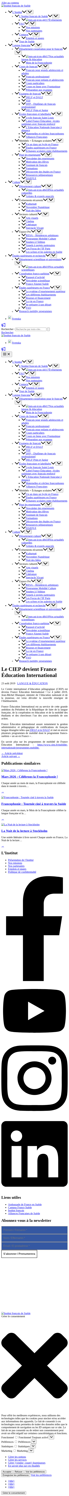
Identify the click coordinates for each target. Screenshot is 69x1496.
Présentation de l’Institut (20, 860)
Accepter (7, 1471)
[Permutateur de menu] (29, 12)
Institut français (16, 1210)
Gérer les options (17, 1456)
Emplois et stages (17, 869)
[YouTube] (34, 1039)
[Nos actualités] (3, 326)
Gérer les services (17, 1459)
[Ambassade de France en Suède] (24, 1276)
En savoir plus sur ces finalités (24, 1465)
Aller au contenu (10, 2)
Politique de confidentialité (22, 872)
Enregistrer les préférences (16, 1475)
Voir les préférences (35, 1471)
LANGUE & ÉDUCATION (32, 683)
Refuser (18, 1471)
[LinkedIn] (34, 1190)
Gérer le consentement (14, 1493)
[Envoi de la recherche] (48, 329)
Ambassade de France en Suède (25, 1204)
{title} (11, 1481)
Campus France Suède (20, 1207)
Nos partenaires (16, 866)
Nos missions (15, 863)
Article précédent (12, 753)
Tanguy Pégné (60, 1304)
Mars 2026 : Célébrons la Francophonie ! (29, 776)
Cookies (63, 1310)
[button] (24, 12)
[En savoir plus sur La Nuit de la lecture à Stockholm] (20, 824)
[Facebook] (34, 980)
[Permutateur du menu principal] (6, 354)
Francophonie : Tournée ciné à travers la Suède (33, 804)
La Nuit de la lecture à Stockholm (24, 831)
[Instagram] (34, 1114)
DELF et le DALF (39, 730)
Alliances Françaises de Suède (24, 1213)
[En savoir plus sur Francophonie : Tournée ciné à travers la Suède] (27, 797)
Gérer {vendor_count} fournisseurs (26, 1462)
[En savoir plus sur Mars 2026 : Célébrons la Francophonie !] (24, 770)
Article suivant (10, 756)
